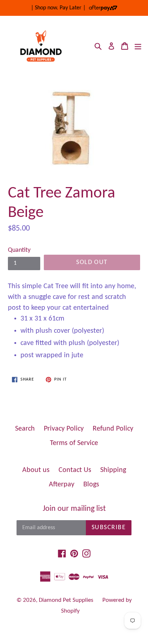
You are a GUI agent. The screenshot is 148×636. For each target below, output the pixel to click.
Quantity (19, 250)
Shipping (113, 470)
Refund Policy (113, 428)
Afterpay (61, 484)
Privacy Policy (64, 428)
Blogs (91, 484)
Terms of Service (74, 443)
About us (36, 470)
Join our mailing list (74, 509)
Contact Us (75, 470)
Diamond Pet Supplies (66, 600)
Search (25, 428)
